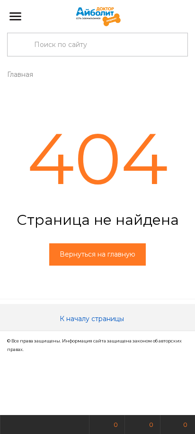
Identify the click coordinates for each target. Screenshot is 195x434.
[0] (180, 16)
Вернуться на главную (97, 254)
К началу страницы (93, 318)
